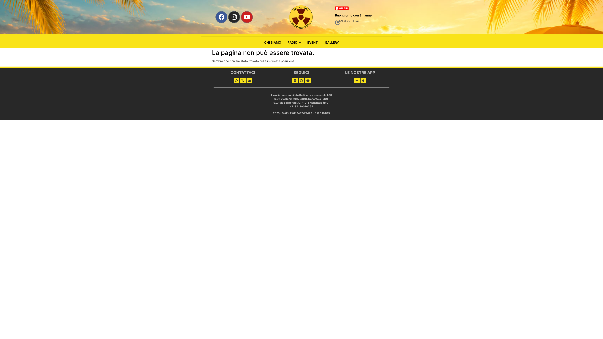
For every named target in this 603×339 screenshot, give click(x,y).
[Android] (357, 80)
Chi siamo (272, 42)
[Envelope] (249, 80)
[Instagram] (234, 17)
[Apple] (363, 80)
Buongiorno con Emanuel (353, 15)
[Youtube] (247, 17)
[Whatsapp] (236, 80)
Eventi (313, 42)
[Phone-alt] (243, 80)
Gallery (332, 42)
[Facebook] (221, 17)
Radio (292, 42)
